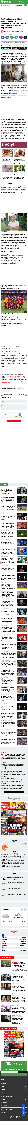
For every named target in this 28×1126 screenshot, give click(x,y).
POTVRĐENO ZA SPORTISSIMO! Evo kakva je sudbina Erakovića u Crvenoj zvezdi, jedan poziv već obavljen (8, 672)
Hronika (3, 1083)
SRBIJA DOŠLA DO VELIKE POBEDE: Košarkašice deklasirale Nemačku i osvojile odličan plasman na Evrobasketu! (8, 620)
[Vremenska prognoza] (21, 2)
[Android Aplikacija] (5, 48)
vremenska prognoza (14, 904)
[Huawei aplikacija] (22, 48)
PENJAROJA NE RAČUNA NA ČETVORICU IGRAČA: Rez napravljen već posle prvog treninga (8, 612)
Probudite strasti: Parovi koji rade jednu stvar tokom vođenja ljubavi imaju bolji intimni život (19, 161)
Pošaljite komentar (14, 420)
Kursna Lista (14, 931)
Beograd (6, 909)
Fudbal (8, 390)
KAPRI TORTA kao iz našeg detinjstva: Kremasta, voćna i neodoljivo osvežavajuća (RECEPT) (6, 161)
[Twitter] (25, 37)
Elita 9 (13, 983)
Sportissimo (23, 1110)
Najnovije (4, 749)
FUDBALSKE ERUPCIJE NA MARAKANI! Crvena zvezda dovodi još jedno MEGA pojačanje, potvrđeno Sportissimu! (8, 741)
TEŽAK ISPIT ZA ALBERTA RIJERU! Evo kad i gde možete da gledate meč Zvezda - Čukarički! (8, 525)
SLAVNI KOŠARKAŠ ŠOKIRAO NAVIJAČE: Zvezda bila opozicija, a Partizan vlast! (7, 491)
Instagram (17, 376)
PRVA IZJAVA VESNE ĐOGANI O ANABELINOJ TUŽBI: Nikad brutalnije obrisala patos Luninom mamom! (11, 780)
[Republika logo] (6, 2)
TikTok (3, 377)
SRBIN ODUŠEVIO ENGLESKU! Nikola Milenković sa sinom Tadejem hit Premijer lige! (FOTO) (8, 586)
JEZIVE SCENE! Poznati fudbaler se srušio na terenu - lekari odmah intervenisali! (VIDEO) (7, 534)
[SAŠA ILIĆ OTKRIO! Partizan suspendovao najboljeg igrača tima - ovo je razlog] (22, 680)
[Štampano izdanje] (14, 1044)
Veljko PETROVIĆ (14, 31)
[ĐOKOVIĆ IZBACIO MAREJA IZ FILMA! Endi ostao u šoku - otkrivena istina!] (22, 697)
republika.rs (12, 1120)
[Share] (18, 721)
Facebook (11, 376)
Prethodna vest (8, 394)
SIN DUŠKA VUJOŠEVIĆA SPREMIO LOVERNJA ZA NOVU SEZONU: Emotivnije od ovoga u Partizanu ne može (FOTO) (8, 690)
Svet (2, 1086)
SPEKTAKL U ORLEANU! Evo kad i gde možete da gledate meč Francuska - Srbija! (8, 517)
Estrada (14, 995)
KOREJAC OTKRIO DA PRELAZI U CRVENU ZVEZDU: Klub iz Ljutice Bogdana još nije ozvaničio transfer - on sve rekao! (7, 595)
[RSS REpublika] (17, 1117)
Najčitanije (23, 749)
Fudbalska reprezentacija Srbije (9, 388)
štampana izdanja (10, 1028)
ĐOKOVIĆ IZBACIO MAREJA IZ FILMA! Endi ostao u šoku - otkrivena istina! (8, 698)
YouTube (23, 376)
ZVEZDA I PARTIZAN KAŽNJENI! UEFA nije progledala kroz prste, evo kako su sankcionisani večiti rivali (8, 629)
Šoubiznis (14, 1015)
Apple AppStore (6, 382)
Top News (4, 1106)
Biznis (3, 1099)
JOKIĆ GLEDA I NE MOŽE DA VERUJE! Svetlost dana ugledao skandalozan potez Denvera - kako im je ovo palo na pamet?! (8, 715)
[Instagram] (21, 37)
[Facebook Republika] (8, 1117)
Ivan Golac (20, 388)
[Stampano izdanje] (14, 818)
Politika (14, 960)
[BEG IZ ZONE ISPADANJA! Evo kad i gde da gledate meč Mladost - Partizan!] (22, 507)
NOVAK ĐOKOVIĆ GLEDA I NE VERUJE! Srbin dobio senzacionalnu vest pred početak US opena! (8, 500)
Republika (4, 1112)
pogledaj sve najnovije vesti (14, 792)
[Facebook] (3, 37)
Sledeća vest (21, 394)
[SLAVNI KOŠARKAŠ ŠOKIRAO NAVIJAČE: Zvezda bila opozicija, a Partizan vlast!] (22, 490)
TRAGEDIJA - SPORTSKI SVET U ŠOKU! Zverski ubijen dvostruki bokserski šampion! (7, 707)
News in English (6, 1109)
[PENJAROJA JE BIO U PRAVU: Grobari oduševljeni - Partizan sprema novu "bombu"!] (22, 602)
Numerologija (17, 173)
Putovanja (4, 1102)
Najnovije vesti (7, 957)
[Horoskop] (23, 2)
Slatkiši (3, 157)
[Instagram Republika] (19, 1117)
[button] (23, 844)
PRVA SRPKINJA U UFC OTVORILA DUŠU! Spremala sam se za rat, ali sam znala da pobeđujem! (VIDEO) (8, 543)
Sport (21, 31)
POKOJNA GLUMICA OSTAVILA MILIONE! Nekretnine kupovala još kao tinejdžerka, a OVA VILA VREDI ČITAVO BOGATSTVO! (19, 1020)
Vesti (12, 5)
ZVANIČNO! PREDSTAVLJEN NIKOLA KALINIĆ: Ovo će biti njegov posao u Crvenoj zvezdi (7, 638)
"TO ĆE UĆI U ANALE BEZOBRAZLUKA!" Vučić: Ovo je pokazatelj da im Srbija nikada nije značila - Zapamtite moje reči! (14, 787)
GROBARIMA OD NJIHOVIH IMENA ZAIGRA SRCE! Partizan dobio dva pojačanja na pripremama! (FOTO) (8, 646)
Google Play (22, 381)
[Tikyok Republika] (11, 1117)
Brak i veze (16, 157)
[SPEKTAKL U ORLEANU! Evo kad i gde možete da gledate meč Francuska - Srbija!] (22, 516)
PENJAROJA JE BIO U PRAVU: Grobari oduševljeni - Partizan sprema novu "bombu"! (7, 603)
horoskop (14, 840)
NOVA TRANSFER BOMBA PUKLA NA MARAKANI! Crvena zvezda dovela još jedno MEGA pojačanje (8, 551)
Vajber (12, 377)
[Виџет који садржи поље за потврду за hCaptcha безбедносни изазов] (11, 415)
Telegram (8, 377)
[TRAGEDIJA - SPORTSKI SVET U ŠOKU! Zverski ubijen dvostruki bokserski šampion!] (22, 706)
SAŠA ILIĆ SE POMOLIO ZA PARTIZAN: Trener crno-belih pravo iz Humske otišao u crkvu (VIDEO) (8, 655)
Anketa (14, 873)
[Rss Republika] (14, 1117)
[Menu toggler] (26, 2)
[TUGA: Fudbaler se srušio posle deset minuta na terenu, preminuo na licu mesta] (22, 577)
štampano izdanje (14, 798)
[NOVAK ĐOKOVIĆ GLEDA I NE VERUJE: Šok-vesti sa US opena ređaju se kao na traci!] (22, 723)
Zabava (3, 1093)
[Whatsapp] (12, 37)
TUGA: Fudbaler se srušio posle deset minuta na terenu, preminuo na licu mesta (8, 577)
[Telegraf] (16, 37)
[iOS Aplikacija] (14, 48)
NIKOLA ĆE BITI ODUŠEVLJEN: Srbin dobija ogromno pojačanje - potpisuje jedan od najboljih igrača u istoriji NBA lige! (8, 733)
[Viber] (7, 37)
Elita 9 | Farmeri (6, 1096)
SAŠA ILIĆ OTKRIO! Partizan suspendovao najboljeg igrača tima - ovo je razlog (7, 681)
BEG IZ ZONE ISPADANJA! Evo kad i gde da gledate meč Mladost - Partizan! (8, 508)
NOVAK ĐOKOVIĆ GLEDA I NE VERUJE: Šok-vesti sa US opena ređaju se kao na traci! (8, 724)
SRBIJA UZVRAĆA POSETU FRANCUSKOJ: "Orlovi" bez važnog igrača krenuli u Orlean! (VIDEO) (8, 664)
